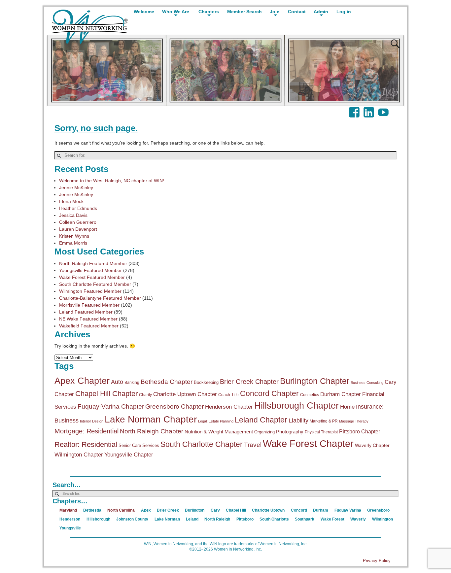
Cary (215, 510)
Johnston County (132, 519)
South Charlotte (274, 519)
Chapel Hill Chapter (106, 393)
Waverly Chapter (372, 445)
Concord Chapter (269, 393)
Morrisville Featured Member (89, 305)
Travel (252, 444)
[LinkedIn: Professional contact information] (369, 109)
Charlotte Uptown (268, 510)
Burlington (194, 510)
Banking (131, 382)
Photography (289, 431)
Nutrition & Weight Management (219, 431)
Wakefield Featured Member (89, 325)
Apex (146, 510)
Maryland (68, 510)
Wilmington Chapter (78, 455)
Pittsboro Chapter (359, 431)
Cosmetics (309, 394)
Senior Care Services (139, 445)
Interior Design (91, 421)
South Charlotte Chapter (201, 444)
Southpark (304, 519)
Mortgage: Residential (86, 431)
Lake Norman (167, 519)
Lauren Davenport (78, 229)
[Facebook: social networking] (355, 109)
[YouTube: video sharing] (384, 109)
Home (347, 407)
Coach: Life (228, 394)
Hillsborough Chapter (296, 406)
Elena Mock (71, 201)
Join (275, 11)
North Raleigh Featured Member (93, 263)
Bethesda (92, 510)
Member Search (244, 11)
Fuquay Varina (347, 510)
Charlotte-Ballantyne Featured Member (100, 298)
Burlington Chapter (314, 381)
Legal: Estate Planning (215, 421)
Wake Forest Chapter (308, 443)
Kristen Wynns (74, 236)
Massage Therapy (353, 421)
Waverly (358, 519)
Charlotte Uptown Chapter (185, 394)
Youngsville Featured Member (90, 270)
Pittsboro (245, 519)
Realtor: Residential (85, 444)
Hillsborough (98, 519)
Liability (298, 420)
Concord (299, 510)
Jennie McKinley (76, 187)
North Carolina (121, 510)
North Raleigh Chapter (151, 431)
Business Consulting (367, 383)
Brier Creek (168, 510)
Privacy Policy (377, 560)
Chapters (208, 11)
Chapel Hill (236, 510)
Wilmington (382, 519)
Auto (117, 382)
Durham (320, 510)
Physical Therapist (321, 432)
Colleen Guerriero (77, 222)
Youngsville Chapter (128, 455)
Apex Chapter (82, 381)
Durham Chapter (340, 394)
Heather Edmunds (78, 208)
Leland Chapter (261, 420)
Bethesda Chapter (166, 381)
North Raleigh (217, 519)
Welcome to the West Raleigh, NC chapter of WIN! (111, 180)
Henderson (69, 519)
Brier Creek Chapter (249, 381)
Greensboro (378, 510)
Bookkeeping (206, 382)
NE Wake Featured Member (88, 318)
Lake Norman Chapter (151, 419)
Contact (297, 11)
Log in (343, 11)
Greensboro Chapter (174, 406)
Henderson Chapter (229, 407)
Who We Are (175, 11)
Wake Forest (332, 519)
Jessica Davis (73, 215)
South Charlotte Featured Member (95, 284)
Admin (321, 11)
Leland (192, 519)
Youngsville (70, 528)
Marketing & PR (324, 421)
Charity (145, 394)
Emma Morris (73, 243)
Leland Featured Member (86, 312)
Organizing (264, 431)
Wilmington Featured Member (90, 291)
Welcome (144, 11)
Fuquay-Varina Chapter (111, 406)
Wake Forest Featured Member (92, 277)
